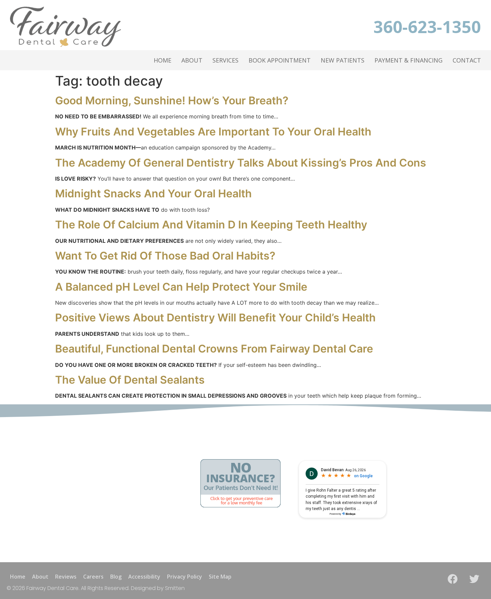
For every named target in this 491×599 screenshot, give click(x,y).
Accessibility (144, 576)
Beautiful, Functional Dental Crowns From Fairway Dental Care (214, 348)
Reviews (65, 576)
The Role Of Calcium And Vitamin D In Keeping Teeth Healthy (211, 224)
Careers (93, 576)
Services (225, 60)
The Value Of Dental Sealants (130, 379)
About (191, 60)
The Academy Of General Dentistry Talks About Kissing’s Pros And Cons (240, 162)
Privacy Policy (184, 576)
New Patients (342, 60)
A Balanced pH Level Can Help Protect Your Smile (181, 286)
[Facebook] (453, 579)
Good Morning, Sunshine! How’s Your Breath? (171, 100)
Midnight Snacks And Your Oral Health (153, 193)
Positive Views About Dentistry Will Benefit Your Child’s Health (215, 317)
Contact (467, 60)
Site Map (220, 576)
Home (162, 60)
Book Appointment (280, 60)
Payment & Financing (408, 60)
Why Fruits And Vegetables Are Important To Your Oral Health (213, 131)
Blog (116, 576)
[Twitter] (474, 579)
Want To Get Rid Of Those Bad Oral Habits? (165, 255)
